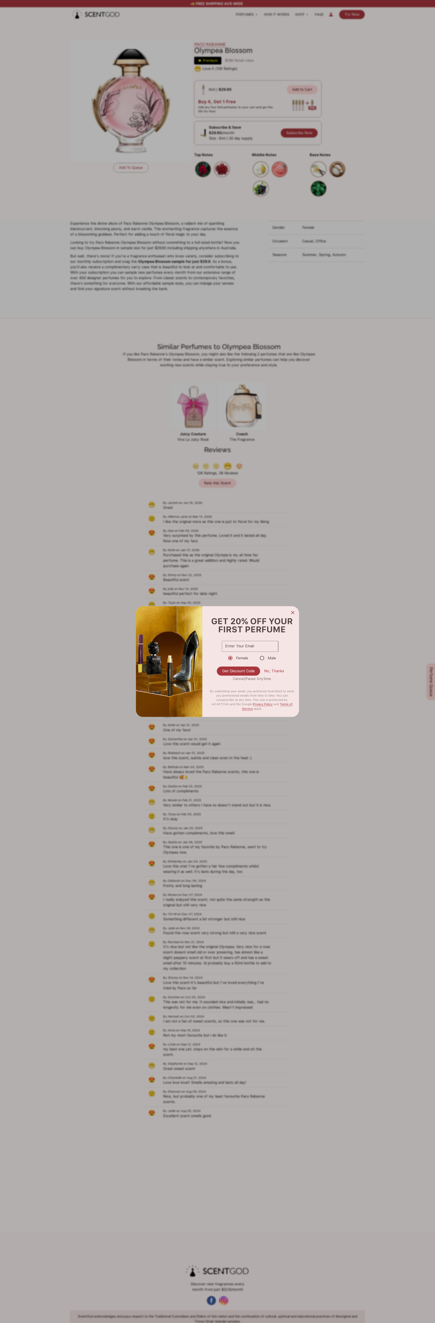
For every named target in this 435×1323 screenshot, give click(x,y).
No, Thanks (274, 671)
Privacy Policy (263, 704)
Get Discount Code (238, 671)
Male (272, 658)
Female (242, 658)
